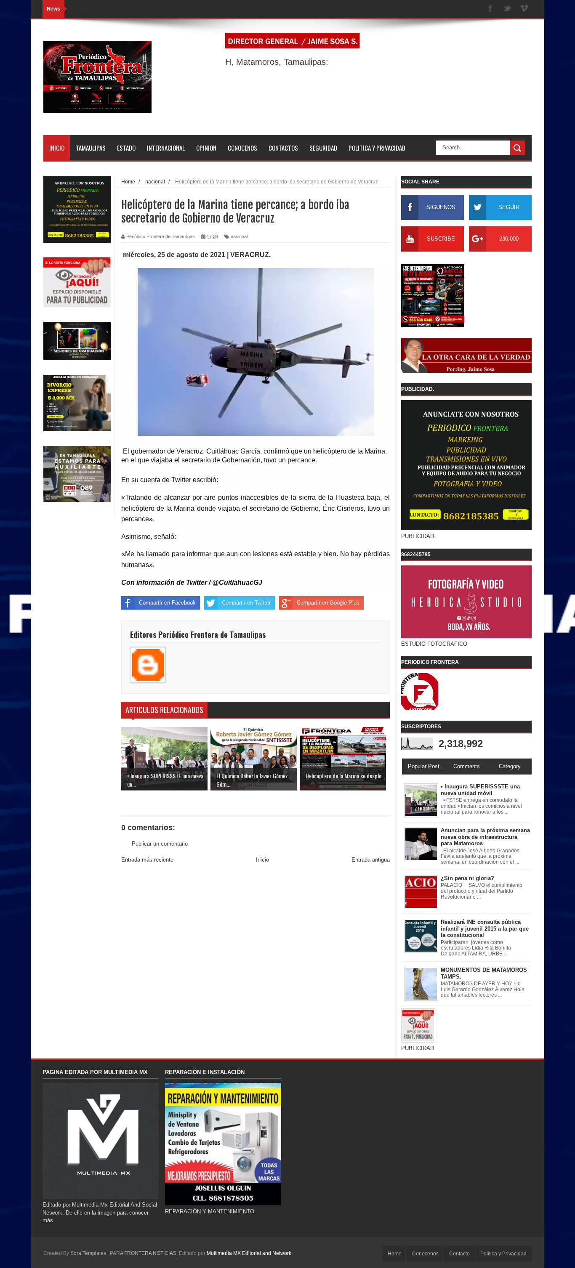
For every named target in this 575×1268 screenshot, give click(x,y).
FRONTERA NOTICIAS (150, 1253)
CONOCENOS (242, 147)
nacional (239, 236)
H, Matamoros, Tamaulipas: (276, 61)
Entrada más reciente (147, 860)
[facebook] (490, 9)
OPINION (206, 147)
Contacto (459, 1254)
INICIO (56, 147)
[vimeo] (524, 9)
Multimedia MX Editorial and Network (249, 1253)
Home (395, 1254)
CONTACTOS (283, 147)
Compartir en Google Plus (328, 603)
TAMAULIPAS (91, 147)
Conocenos (425, 1254)
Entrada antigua (370, 860)
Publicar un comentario (160, 844)
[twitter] (507, 9)
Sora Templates (88, 1253)
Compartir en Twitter (246, 603)
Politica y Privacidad (503, 1254)
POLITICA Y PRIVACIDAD (377, 147)
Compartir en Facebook (167, 603)
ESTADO (126, 147)
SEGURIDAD (323, 147)
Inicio (262, 860)
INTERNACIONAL (166, 147)
